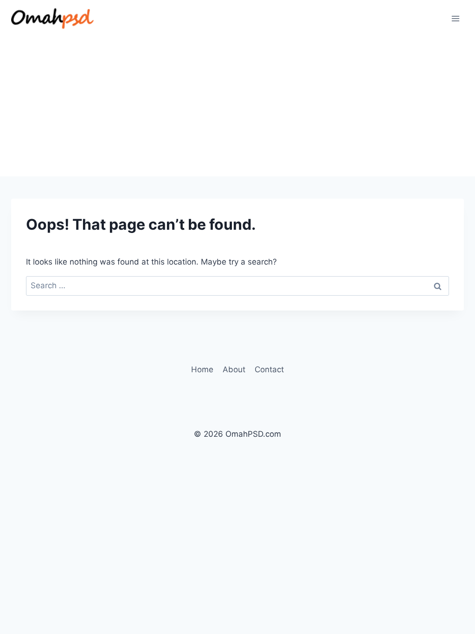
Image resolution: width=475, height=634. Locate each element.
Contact (269, 369)
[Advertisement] (237, 107)
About (234, 369)
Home (202, 369)
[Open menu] (455, 18)
